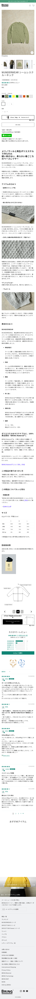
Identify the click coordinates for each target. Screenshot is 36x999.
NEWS (3, 982)
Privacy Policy (6, 970)
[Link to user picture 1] (6, 758)
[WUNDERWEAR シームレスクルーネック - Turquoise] (6, 868)
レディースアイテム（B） (9, 943)
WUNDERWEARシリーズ (9, 922)
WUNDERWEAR (6, 80)
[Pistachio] (6, 96)
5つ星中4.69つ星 (22, 635)
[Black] (3, 96)
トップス (4, 934)
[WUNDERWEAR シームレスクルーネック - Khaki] (15, 868)
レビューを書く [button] (18, 653)
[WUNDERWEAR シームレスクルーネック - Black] (2, 868)
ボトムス (4, 940)
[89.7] (13, 662)
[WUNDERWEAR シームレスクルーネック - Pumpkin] (13, 868)
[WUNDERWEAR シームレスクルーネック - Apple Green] (10, 868)
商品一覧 (4, 916)
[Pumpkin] (24, 96)
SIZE (3, 100)
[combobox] (18, 611)
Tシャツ (4, 931)
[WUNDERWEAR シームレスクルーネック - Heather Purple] (11, 868)
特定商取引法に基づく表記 (9, 958)
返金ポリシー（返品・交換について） (13, 961)
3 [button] (18, 813)
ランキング (5, 919)
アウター (4, 937)
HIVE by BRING (6, 985)
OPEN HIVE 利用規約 (8, 955)
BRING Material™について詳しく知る (13, 464)
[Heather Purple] (20, 96)
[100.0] (21, 662)
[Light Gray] (31, 96)
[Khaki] (27, 96)
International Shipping (9, 967)
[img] (6, 676)
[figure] (5, 612)
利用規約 (4, 952)
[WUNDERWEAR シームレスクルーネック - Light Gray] (17, 868)
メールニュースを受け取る (11, 900)
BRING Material (6, 973)
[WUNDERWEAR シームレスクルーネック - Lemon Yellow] (8, 868)
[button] (6, 83)
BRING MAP (5, 979)
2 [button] (15, 813)
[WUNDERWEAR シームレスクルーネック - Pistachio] (4, 868)
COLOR (7, 93)
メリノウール (14, 80)
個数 (3, 108)
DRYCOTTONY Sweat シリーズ (11, 928)
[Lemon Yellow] (13, 96)
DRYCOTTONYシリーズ (8, 925)
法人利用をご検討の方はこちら (11, 964)
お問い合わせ (5, 949)
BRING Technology (7, 976)
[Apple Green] (17, 96)
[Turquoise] (10, 96)
